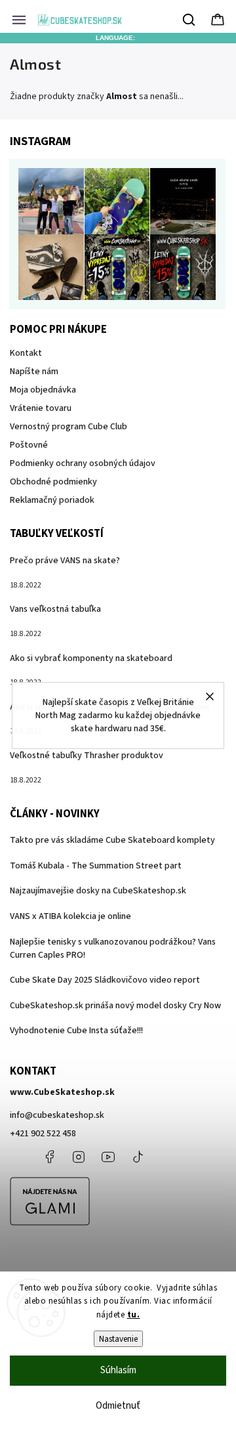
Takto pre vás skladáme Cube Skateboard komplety (112, 840)
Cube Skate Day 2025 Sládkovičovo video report (105, 980)
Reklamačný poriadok (52, 500)
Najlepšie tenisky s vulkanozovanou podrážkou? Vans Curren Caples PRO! (113, 948)
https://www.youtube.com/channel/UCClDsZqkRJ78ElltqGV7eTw (108, 1156)
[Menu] (19, 20)
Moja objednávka (43, 389)
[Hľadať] (189, 19)
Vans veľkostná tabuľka (55, 609)
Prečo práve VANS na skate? (65, 560)
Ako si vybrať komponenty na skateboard (91, 658)
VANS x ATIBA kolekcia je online (70, 916)
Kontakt (26, 353)
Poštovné (29, 445)
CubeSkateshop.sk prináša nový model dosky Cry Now (115, 1005)
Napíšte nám (34, 371)
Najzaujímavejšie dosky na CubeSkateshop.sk (98, 890)
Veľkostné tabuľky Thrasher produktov (86, 755)
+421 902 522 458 (43, 1133)
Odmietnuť (118, 1406)
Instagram (78, 1156)
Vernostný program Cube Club (68, 426)
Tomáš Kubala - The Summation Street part (96, 865)
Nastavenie (118, 1339)
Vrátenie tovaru (40, 408)
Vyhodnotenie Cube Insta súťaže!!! (76, 1030)
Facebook (49, 1156)
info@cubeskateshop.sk (57, 1115)
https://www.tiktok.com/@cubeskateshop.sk (138, 1156)
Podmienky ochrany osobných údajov (82, 463)
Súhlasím (118, 1370)
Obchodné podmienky (53, 481)
